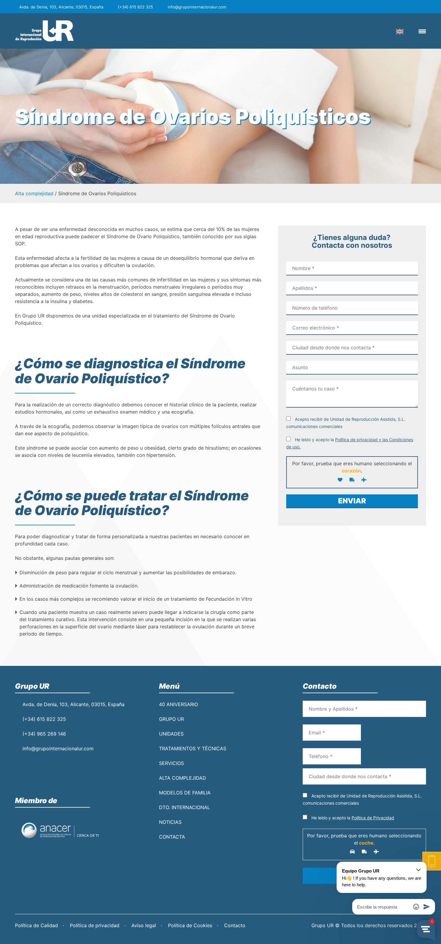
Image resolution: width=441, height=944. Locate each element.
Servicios (171, 763)
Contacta (172, 837)
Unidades (171, 734)
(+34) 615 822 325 (44, 719)
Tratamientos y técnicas (192, 748)
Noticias (170, 822)
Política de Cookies (190, 925)
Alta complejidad (34, 193)
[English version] (400, 31)
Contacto (234, 925)
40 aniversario (178, 704)
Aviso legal (143, 925)
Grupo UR (171, 719)
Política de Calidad (36, 925)
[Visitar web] (60, 830)
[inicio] (45, 31)
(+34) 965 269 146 (44, 734)
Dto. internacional (184, 807)
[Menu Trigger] (422, 31)
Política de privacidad (94, 925)
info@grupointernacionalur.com (58, 748)
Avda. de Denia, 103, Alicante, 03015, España (73, 704)
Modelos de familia (185, 793)
